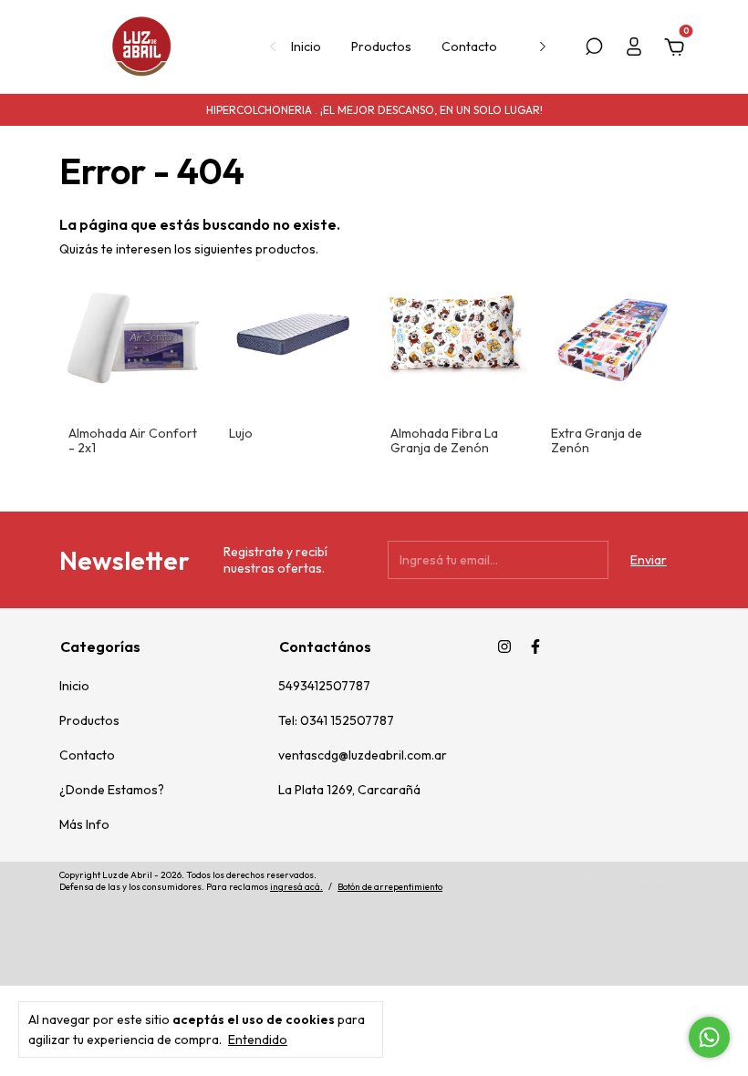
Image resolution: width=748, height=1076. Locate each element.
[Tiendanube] (632, 883)
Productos (381, 46)
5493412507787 (324, 686)
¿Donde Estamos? (111, 789)
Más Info (84, 824)
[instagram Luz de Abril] (504, 646)
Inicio (306, 46)
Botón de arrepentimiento (390, 887)
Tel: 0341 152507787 (336, 720)
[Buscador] (594, 49)
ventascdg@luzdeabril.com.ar (362, 755)
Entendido (257, 1039)
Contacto (469, 46)
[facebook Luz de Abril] (535, 646)
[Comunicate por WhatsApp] (709, 1037)
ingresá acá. (296, 887)
